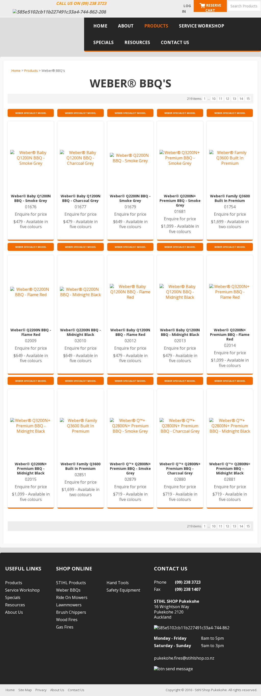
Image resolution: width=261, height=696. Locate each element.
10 (213, 98)
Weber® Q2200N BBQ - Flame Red (30, 332)
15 (248, 98)
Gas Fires (64, 627)
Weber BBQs (68, 590)
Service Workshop (201, 26)
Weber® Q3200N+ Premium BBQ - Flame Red (230, 335)
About (126, 26)
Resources (137, 42)
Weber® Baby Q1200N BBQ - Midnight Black (180, 332)
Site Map (25, 690)
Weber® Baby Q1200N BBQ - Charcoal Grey (80, 198)
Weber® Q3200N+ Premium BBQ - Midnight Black (31, 468)
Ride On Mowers (71, 597)
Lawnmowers (69, 605)
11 (220, 98)
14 (241, 98)
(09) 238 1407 (188, 589)
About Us (14, 612)
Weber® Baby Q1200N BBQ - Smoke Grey (31, 198)
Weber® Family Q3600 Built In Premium (230, 198)
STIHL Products (71, 582)
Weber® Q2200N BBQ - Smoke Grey (130, 198)
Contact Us (175, 42)
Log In (186, 8)
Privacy (41, 690)
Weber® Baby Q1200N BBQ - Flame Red (130, 332)
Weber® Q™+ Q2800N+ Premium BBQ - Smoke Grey (130, 468)
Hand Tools (118, 582)
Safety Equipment (123, 590)
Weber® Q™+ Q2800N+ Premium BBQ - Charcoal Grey (180, 468)
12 (227, 98)
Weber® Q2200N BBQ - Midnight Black (80, 332)
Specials (103, 42)
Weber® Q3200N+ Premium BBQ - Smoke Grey (180, 201)
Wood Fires (66, 619)
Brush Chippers (71, 612)
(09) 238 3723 (188, 582)
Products (156, 26)
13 (234, 98)
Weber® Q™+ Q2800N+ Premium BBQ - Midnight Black (229, 468)
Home (100, 26)
